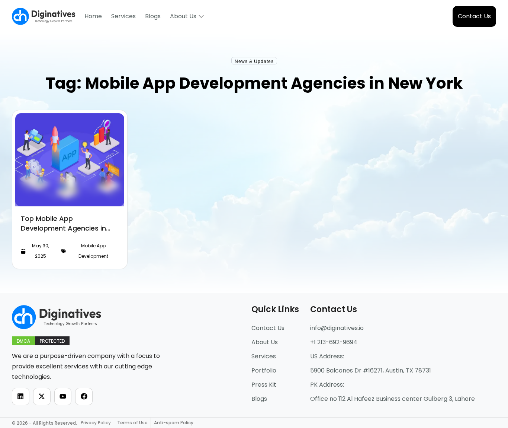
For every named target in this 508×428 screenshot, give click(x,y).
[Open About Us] (201, 16)
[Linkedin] (20, 396)
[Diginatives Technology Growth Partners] (43, 16)
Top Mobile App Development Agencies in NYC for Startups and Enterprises (63, 233)
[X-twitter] (42, 396)
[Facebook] (84, 396)
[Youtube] (63, 396)
